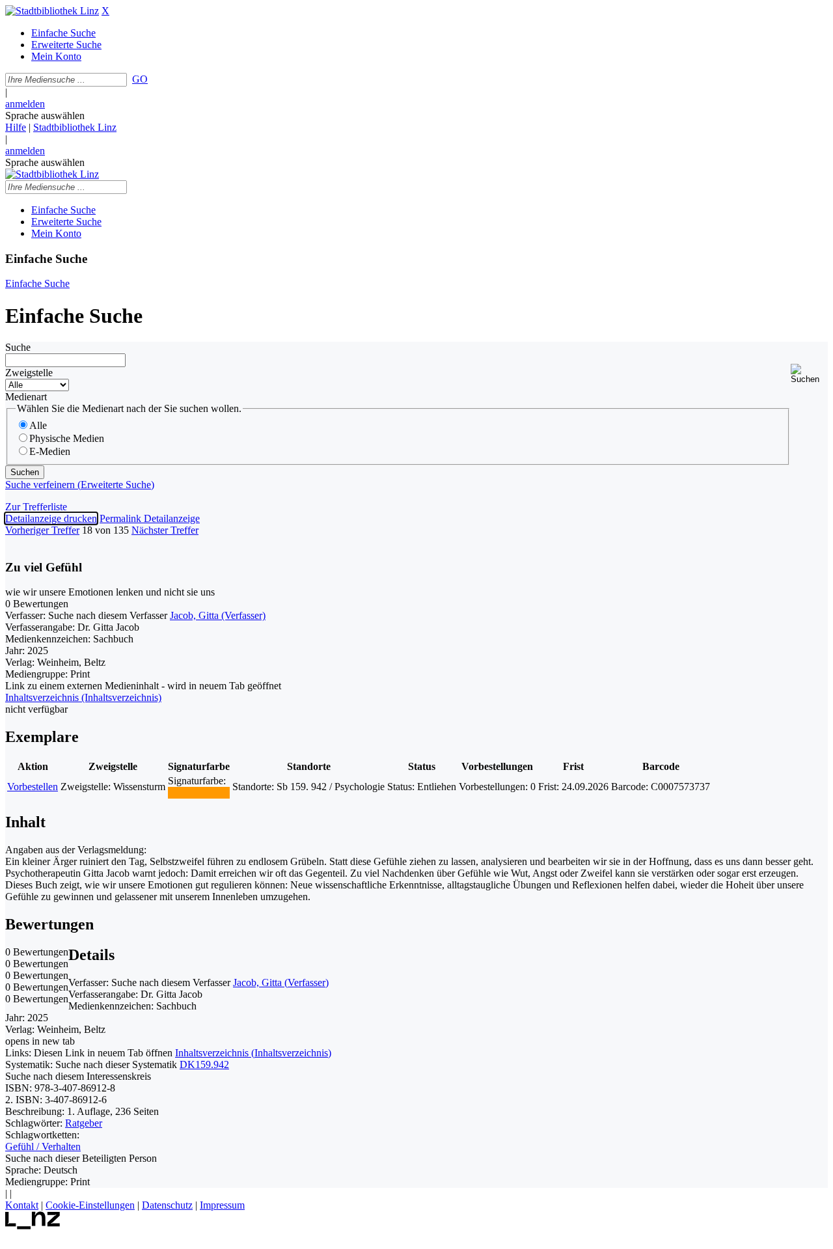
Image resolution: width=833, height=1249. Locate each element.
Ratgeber (83, 1123)
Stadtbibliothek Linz (74, 127)
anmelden (25, 103)
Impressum (222, 1205)
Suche (18, 347)
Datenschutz (167, 1205)
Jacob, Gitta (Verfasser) (218, 615)
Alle (38, 425)
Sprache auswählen (45, 115)
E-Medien (49, 451)
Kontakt (21, 1205)
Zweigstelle (29, 372)
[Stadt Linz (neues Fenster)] (33, 1225)
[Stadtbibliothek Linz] (52, 10)
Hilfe (15, 127)
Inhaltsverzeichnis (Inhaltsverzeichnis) (253, 1052)
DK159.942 (204, 1064)
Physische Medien (66, 438)
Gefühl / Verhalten (43, 1146)
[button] (809, 374)
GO (140, 79)
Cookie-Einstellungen (90, 1205)
